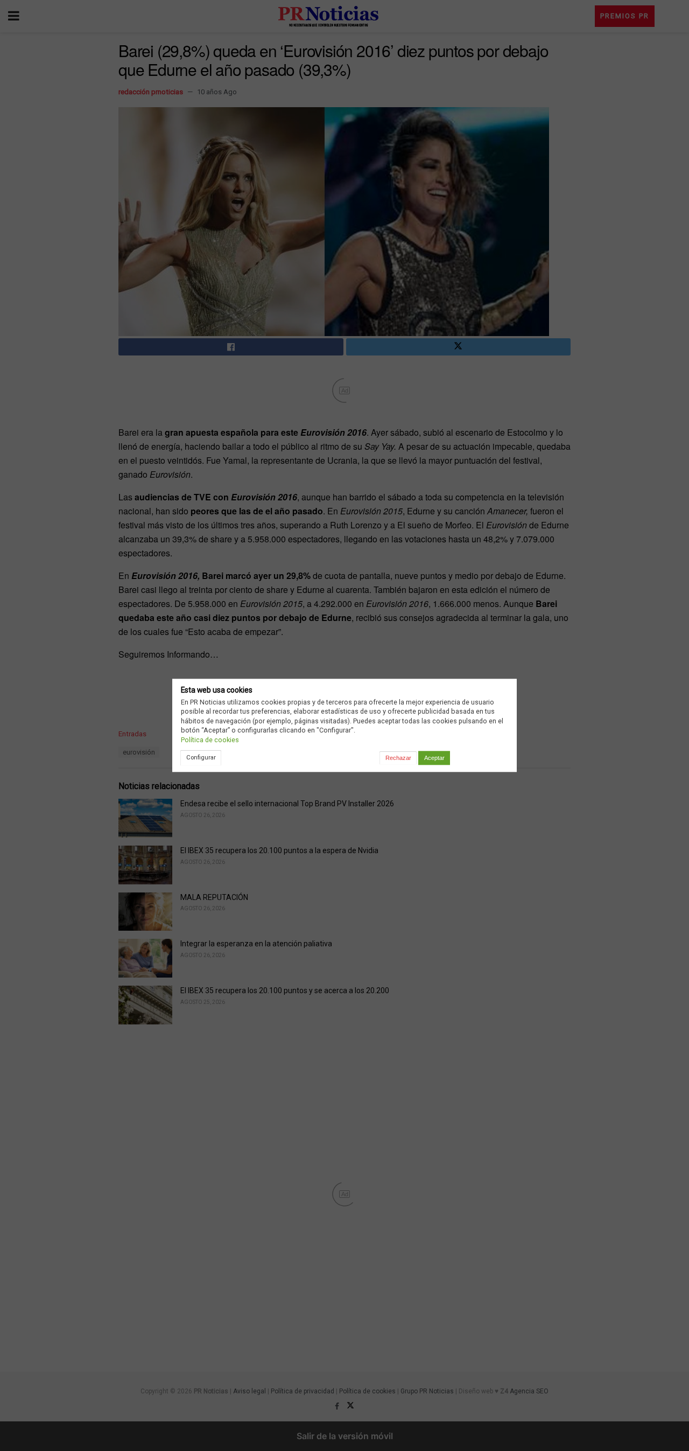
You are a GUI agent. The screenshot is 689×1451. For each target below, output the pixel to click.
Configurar (201, 757)
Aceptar (434, 758)
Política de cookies (210, 740)
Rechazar (398, 758)
